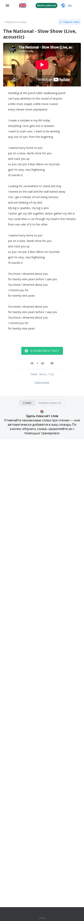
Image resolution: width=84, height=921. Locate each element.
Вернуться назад (16, 22)
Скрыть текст (71, 21)
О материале (42, 382)
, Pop (50, 374)
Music (43, 374)
